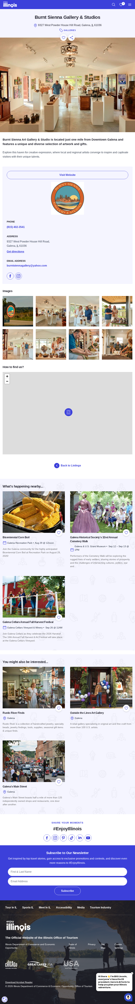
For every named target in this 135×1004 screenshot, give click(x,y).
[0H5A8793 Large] (51, 344)
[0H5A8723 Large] (117, 311)
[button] (68, 412)
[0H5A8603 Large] (51, 311)
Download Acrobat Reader (19, 982)
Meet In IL (45, 907)
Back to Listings (71, 465)
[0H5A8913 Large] (117, 344)
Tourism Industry (100, 907)
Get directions (15, 251)
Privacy (91, 944)
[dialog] (5, 999)
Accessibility (64, 907)
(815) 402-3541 (16, 227)
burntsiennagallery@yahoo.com (27, 265)
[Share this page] (71, 37)
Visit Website (67, 175)
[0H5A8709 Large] (84, 311)
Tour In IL (11, 907)
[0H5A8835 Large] (84, 344)
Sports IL (28, 907)
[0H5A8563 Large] (18, 311)
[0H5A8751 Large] (18, 344)
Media (81, 907)
